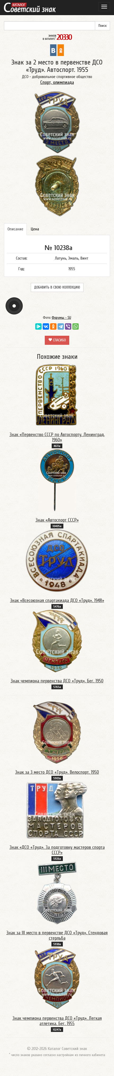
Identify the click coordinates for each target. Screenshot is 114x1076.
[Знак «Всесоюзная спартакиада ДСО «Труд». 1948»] (57, 560)
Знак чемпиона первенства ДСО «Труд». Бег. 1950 (57, 681)
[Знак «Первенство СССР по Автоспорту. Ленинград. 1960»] (57, 394)
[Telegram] (61, 326)
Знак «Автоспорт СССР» (57, 520)
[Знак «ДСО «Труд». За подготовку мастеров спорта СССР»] (57, 810)
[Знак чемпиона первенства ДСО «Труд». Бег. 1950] (57, 641)
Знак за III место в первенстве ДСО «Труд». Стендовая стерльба (57, 935)
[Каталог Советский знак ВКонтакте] (53, 50)
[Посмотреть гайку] (14, 305)
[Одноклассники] (53, 326)
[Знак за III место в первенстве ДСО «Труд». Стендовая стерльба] (57, 892)
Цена (35, 229)
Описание (15, 229)
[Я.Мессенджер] (38, 326)
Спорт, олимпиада (57, 82)
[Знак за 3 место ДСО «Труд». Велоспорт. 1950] (57, 732)
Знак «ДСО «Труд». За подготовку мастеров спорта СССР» (57, 850)
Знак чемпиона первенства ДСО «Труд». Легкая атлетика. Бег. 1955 (57, 1020)
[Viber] (68, 326)
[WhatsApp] (75, 326)
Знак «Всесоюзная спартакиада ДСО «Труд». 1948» (57, 600)
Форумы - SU (61, 318)
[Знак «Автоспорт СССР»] (57, 480)
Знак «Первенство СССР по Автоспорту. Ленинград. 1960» (57, 437)
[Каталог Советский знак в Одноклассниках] (61, 50)
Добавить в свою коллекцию (57, 287)
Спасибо (59, 340)
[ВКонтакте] (46, 326)
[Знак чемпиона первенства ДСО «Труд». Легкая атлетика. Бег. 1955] (57, 978)
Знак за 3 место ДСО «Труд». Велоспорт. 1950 (57, 772)
